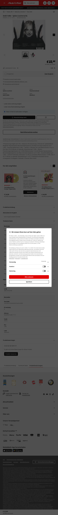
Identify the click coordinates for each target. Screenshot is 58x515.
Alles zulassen (29, 277)
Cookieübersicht (24, 258)
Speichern (29, 282)
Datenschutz (11, 258)
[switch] (44, 266)
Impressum (17, 258)
